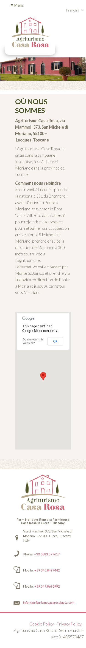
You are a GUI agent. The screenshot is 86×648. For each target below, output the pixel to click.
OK (55, 341)
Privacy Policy (69, 623)
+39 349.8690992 (47, 586)
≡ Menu (17, 5)
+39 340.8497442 (47, 570)
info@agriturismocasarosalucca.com (48, 602)
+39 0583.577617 (47, 554)
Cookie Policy (41, 623)
